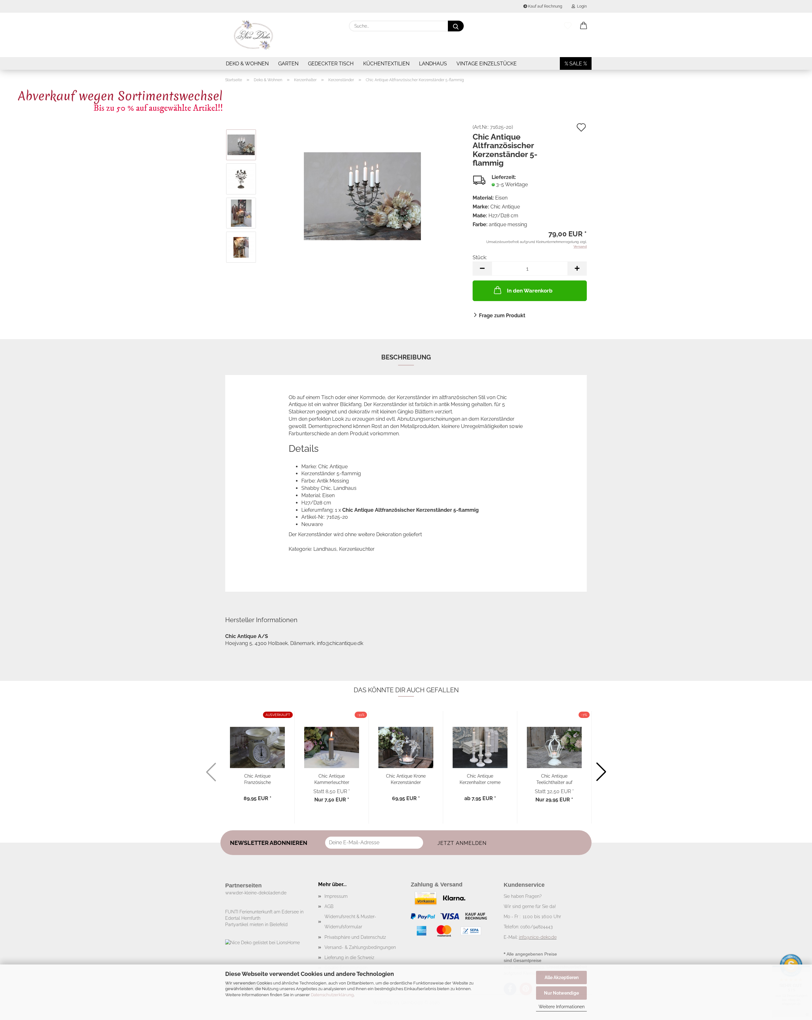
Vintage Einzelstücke (486, 64)
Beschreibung (406, 357)
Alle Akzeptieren (562, 977)
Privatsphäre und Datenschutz (355, 937)
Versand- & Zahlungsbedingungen (360, 947)
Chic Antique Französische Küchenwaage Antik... (257, 778)
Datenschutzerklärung (332, 994)
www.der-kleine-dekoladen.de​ (255, 892)
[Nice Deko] (253, 35)
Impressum (336, 896)
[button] (584, 26)
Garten (288, 64)
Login (581, 6)
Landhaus (433, 64)
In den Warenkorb (530, 290)
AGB (328, 906)
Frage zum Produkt (502, 316)
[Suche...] (456, 26)
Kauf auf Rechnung (544, 6)
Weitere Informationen (562, 1006)
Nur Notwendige (561, 993)
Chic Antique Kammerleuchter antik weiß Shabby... (331, 778)
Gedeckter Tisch (331, 64)
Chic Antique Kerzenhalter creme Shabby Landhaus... (480, 778)
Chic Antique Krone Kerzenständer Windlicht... (406, 778)
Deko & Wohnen (247, 64)
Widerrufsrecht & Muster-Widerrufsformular (350, 921)
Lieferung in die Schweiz (349, 957)
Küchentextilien (386, 64)
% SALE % (576, 64)
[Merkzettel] (568, 26)
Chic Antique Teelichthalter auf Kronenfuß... (554, 778)
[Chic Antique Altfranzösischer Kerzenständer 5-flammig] (362, 196)
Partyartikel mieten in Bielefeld (256, 924)
